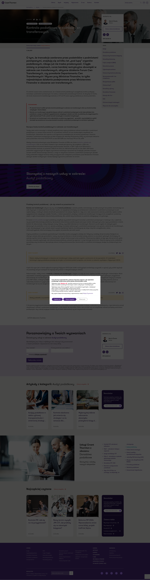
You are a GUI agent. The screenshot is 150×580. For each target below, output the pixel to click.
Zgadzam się (57, 299)
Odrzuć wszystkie (70, 299)
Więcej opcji (82, 299)
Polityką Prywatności (88, 293)
